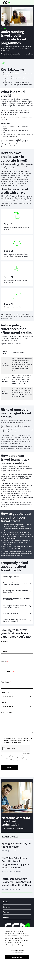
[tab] (17, 577)
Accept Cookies (17, 957)
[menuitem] (17, 902)
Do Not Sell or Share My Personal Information (17, 951)
